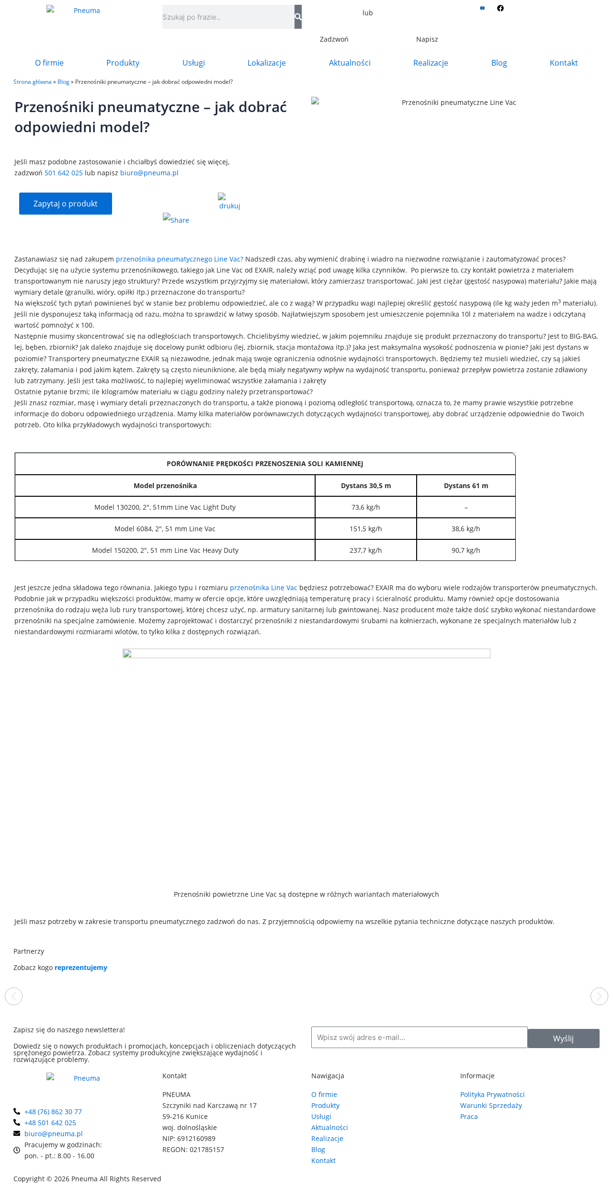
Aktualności (350, 63)
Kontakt (564, 63)
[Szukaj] (298, 17)
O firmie (49, 63)
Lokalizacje (267, 63)
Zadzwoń (334, 39)
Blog (499, 63)
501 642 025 (64, 172)
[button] (14, 996)
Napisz (427, 39)
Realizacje (430, 63)
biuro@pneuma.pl (149, 172)
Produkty (122, 63)
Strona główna (32, 81)
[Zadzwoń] (334, 22)
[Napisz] (427, 22)
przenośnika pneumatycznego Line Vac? (179, 258)
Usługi (193, 63)
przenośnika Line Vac (263, 587)
